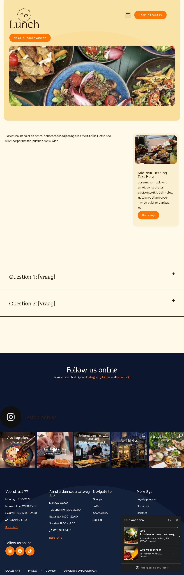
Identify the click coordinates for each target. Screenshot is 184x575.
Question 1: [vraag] (32, 276)
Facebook (123, 377)
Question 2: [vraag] (32, 303)
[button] (128, 15)
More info (11, 527)
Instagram (93, 377)
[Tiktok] (29, 551)
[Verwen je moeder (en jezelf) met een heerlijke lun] (166, 450)
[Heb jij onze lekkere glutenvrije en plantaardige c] (55, 450)
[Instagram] (10, 551)
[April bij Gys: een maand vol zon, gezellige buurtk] (129, 450)
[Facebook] (20, 551)
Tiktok (106, 377)
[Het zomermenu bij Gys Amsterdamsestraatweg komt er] (92, 450)
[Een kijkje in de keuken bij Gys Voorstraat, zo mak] (17, 450)
